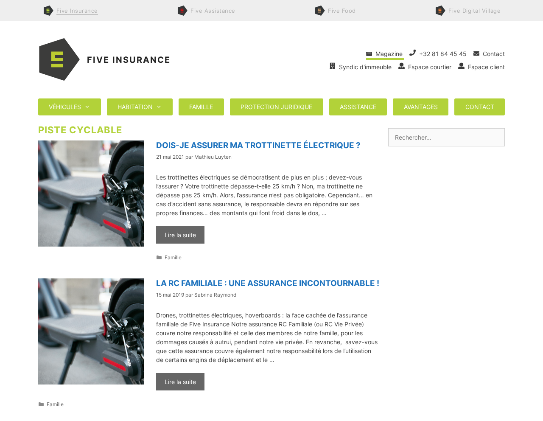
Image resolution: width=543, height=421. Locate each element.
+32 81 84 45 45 (442, 53)
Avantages (421, 106)
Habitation (135, 106)
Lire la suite (180, 235)
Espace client (485, 66)
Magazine (388, 53)
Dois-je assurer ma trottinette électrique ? (258, 145)
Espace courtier (429, 66)
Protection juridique (276, 106)
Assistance (358, 106)
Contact (492, 53)
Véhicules (65, 106)
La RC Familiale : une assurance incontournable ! (267, 283)
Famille (201, 106)
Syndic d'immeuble (364, 66)
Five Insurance (129, 60)
